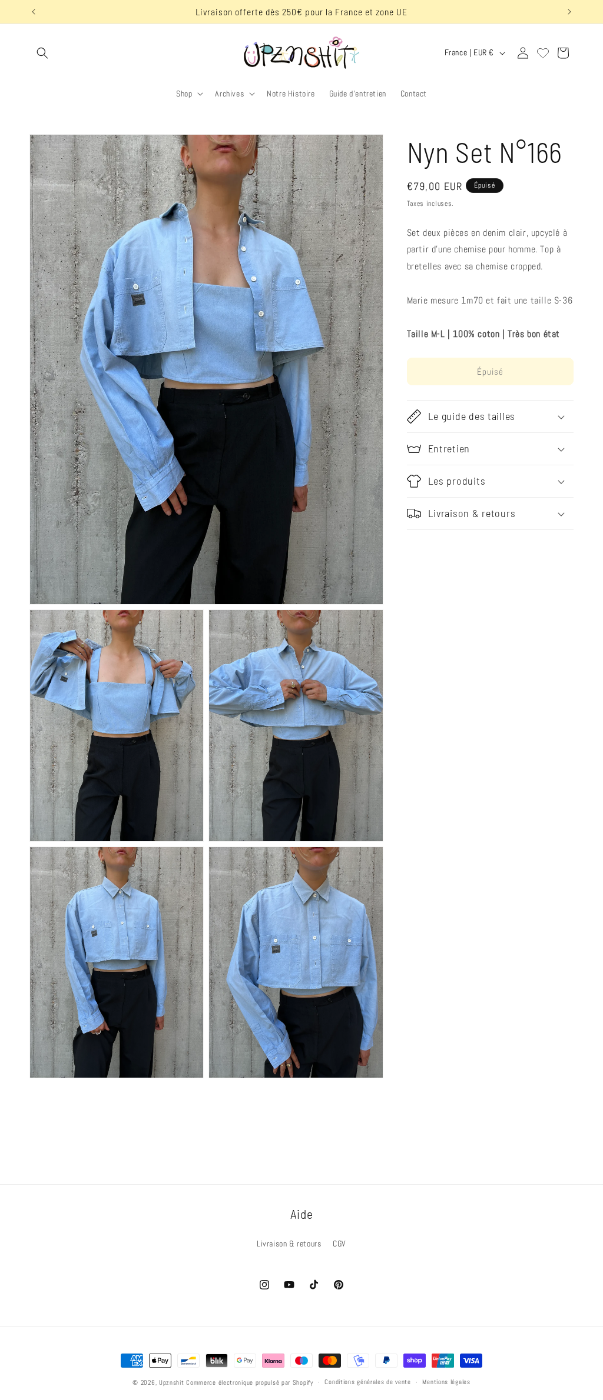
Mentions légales (446, 1382)
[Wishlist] (543, 53)
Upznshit (171, 1382)
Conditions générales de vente (367, 1382)
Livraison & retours (289, 1243)
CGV (339, 1243)
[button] (42, 53)
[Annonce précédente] (34, 12)
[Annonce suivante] (569, 12)
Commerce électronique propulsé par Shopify (249, 1382)
